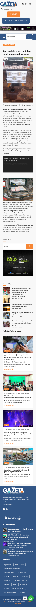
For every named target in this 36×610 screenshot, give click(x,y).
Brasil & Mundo (19, 564)
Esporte (6, 584)
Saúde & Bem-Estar (18, 588)
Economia (25, 576)
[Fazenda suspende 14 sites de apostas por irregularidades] (5, 530)
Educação (7, 580)
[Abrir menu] (4, 37)
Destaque (15, 576)
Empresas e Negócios (20, 580)
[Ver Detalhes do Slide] (18, 28)
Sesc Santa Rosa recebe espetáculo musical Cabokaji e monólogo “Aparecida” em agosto (17, 433)
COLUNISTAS (22, 572)
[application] (18, 164)
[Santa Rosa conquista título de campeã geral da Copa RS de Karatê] (5, 552)
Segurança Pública (9, 44)
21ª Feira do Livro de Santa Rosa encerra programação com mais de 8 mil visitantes (17, 396)
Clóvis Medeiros (9, 572)
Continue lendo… (9, 369)
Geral (6, 389)
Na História (23, 584)
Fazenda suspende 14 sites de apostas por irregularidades (17, 358)
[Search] (29, 36)
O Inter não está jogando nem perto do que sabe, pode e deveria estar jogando (21, 290)
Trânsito (22, 592)
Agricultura (7, 564)
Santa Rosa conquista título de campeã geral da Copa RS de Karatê (16, 471)
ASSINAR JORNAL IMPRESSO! (16, 21)
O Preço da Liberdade (19, 296)
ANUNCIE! (13, 14)
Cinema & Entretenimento (12, 568)
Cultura (6, 576)
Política (7, 351)
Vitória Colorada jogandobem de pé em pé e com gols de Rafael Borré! (22, 323)
